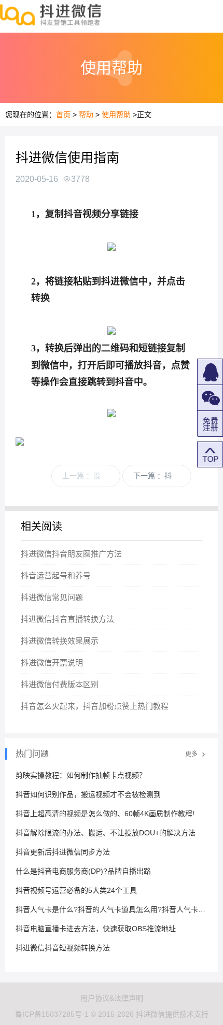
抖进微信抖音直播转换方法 (67, 619)
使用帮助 (116, 114)
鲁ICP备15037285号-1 (52, 1014)
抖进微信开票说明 (52, 662)
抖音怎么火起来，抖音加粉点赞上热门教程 (95, 706)
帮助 (86, 114)
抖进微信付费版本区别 (60, 684)
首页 (63, 114)
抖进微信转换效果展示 (60, 640)
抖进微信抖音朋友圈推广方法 (71, 553)
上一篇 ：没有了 (88, 476)
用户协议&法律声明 (111, 998)
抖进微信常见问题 (52, 597)
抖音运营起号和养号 (56, 575)
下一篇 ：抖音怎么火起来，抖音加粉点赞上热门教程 (162, 476)
